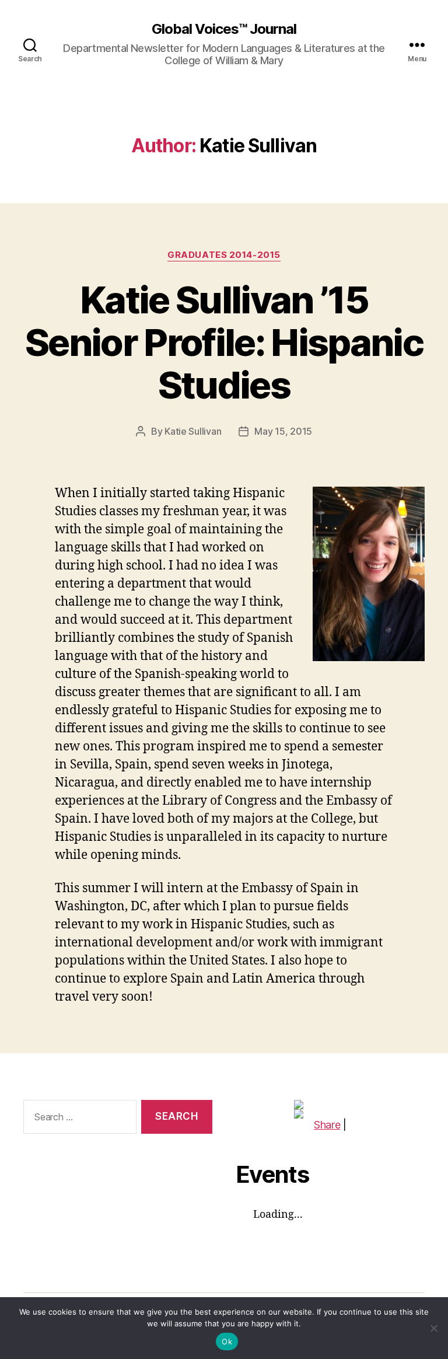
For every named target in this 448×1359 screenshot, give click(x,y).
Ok (227, 1341)
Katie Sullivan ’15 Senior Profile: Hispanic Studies (224, 342)
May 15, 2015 (283, 431)
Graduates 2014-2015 (223, 255)
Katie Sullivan (192, 431)
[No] (433, 1328)
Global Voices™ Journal (224, 29)
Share (327, 1125)
